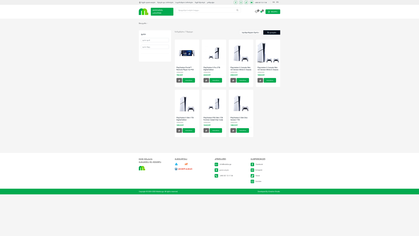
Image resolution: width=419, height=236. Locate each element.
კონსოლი (179, 72)
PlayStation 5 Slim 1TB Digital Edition (185, 119)
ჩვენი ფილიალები (148, 2)
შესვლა (274, 12)
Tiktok (257, 176)
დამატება (188, 80)
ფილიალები (224, 170)
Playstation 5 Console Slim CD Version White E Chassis (240, 68)
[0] (256, 11)
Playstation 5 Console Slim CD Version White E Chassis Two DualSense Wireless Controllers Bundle (268, 68)
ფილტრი (272, 32)
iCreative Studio (274, 191)
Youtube (258, 181)
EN (277, 2)
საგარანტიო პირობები (184, 2)
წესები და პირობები (165, 2)
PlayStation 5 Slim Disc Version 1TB (239, 119)
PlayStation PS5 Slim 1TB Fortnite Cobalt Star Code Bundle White (213, 119)
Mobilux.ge (160, 191)
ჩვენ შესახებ (200, 2)
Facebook (259, 164)
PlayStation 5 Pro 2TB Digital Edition (211, 68)
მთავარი (142, 23)
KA (274, 2)
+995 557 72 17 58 (261, 2)
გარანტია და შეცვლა (150, 162)
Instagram (258, 170)
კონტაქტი (210, 2)
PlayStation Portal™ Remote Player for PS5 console (185, 68)
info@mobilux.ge (225, 164)
